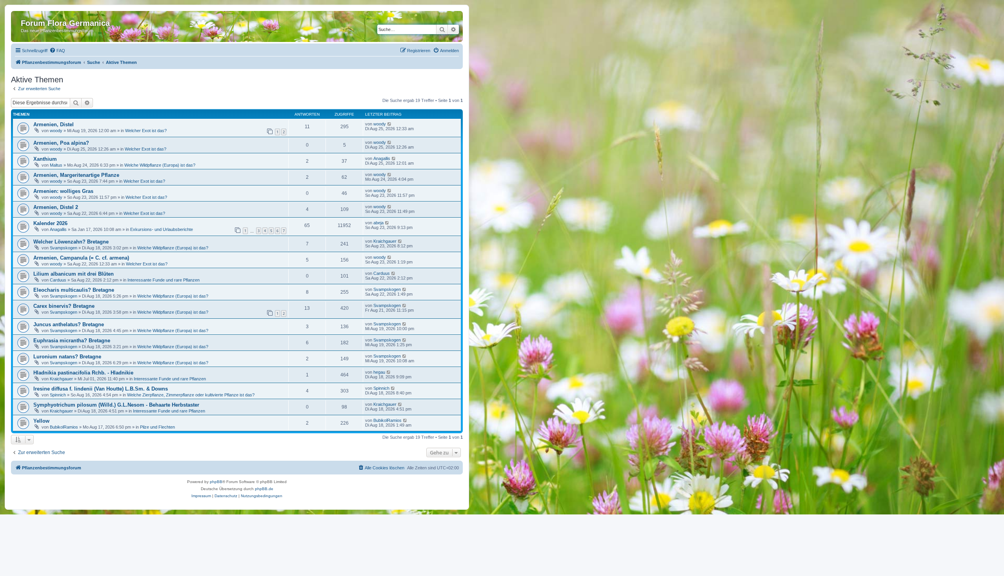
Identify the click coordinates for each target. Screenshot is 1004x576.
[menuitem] (57, 50)
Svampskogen (63, 247)
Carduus (58, 280)
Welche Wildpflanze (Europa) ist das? (159, 165)
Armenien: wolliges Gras (63, 191)
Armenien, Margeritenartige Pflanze (76, 175)
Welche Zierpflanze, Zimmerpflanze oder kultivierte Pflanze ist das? (191, 394)
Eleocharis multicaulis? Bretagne (73, 290)
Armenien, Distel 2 (55, 207)
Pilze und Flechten (157, 427)
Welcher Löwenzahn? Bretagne (71, 242)
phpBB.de (264, 489)
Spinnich (58, 394)
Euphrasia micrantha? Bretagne (71, 340)
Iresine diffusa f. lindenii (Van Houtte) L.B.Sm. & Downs (100, 389)
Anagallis (381, 158)
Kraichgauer (385, 241)
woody (56, 130)
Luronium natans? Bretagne (67, 357)
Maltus (56, 165)
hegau (379, 372)
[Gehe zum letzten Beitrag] (389, 124)
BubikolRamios (64, 427)
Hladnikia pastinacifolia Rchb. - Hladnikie (83, 373)
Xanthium (45, 159)
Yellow (41, 421)
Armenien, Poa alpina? (61, 143)
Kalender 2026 (50, 223)
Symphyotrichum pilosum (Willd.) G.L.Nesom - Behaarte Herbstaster (116, 405)
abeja (378, 222)
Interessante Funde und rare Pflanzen (163, 280)
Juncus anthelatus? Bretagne (68, 324)
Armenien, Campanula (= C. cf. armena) (81, 258)
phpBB (216, 482)
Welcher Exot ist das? (146, 130)
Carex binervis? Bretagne (64, 306)
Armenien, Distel (53, 124)
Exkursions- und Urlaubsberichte (161, 229)
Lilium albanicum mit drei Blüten (73, 274)
